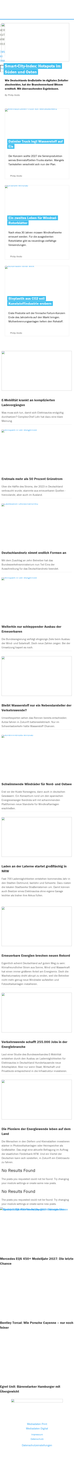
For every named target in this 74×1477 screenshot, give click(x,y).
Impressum (37, 1434)
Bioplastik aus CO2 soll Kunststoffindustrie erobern (30, 301)
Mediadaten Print (37, 1424)
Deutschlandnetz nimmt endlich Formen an (34, 552)
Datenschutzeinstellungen (37, 1445)
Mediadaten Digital (37, 1428)
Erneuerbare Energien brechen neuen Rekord (36, 955)
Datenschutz (37, 1438)
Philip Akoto (14, 95)
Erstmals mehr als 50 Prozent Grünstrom (32, 479)
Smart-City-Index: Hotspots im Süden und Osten (33, 69)
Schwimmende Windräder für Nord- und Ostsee (37, 784)
